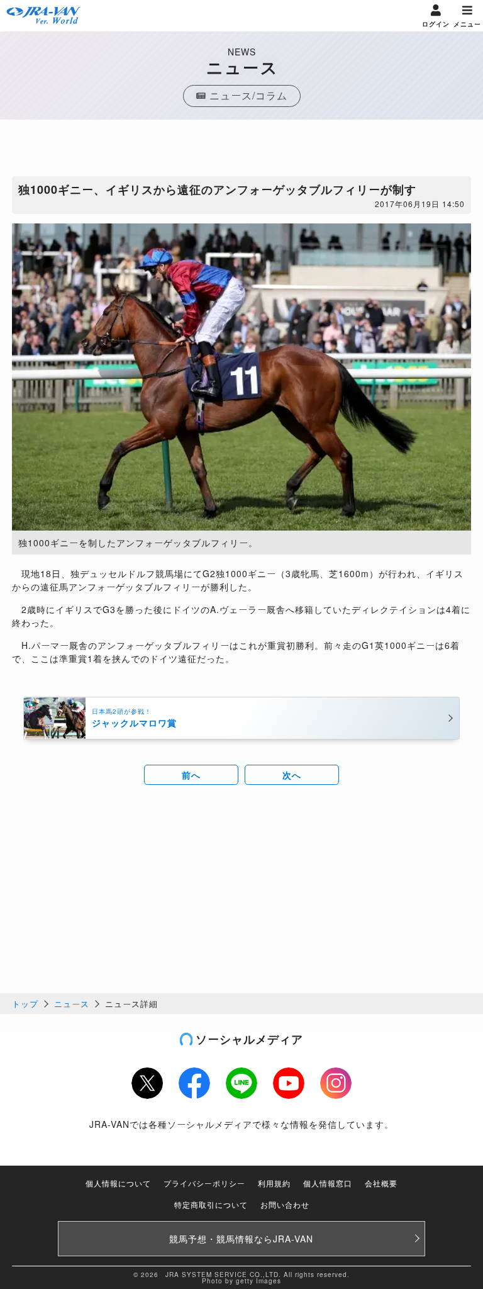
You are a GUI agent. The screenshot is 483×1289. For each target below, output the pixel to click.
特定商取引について (211, 1204)
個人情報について (118, 1183)
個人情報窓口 (327, 1183)
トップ (25, 1003)
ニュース (71, 1003)
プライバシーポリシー (204, 1183)
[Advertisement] (241, 151)
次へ (291, 774)
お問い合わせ (284, 1204)
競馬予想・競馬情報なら (241, 1238)
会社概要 (381, 1183)
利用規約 (274, 1183)
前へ (191, 774)
